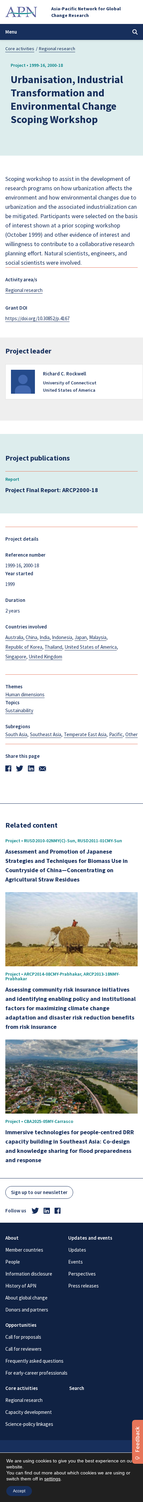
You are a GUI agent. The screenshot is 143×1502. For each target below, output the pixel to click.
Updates (77, 1250)
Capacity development (28, 1412)
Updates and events (90, 1238)
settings (52, 1478)
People (12, 1262)
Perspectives (82, 1274)
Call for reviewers (23, 1349)
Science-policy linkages (29, 1424)
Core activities (19, 49)
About (12, 1238)
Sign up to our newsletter (39, 1192)
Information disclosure (28, 1274)
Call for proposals (23, 1337)
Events (75, 1262)
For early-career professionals (36, 1373)
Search (76, 1388)
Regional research (57, 49)
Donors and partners (26, 1309)
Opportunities (21, 1325)
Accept (19, 1491)
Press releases (83, 1286)
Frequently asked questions (34, 1361)
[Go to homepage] (21, 12)
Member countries (24, 1250)
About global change (26, 1298)
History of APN (20, 1286)
